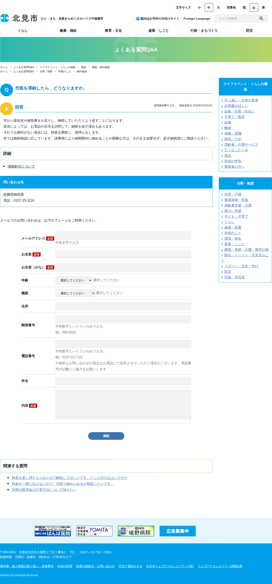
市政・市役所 (234, 277)
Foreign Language (197, 18)
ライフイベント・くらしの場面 (57, 67)
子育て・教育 (234, 117)
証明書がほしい (236, 106)
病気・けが (232, 139)
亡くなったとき (236, 150)
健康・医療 (232, 227)
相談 (83, 67)
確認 (106, 435)
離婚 (227, 128)
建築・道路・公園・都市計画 (246, 249)
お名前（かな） (37, 267)
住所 (24, 306)
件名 (24, 381)
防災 (227, 271)
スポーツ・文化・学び (241, 266)
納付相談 (82, 71)
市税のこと (64, 71)
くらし (229, 222)
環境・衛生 (232, 238)
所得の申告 (232, 161)
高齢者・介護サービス (241, 144)
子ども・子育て (236, 216)
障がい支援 (232, 211)
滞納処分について (21, 166)
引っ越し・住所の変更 (241, 100)
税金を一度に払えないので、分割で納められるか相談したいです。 (63, 484)
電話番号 (28, 356)
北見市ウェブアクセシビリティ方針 (170, 566)
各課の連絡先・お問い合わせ (95, 566)
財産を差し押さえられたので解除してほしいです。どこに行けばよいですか (70, 478)
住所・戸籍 (232, 194)
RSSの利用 (64, 566)
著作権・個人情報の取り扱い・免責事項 (27, 566)
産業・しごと (234, 244)
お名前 (30, 254)
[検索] (261, 18)
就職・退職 (232, 133)
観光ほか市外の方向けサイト (160, 18)
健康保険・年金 (236, 200)
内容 (28, 405)
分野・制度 (46, 71)
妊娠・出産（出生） (239, 111)
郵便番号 (28, 325)
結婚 (227, 122)
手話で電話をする (130, 566)
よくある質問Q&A (23, 67)
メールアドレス (37, 238)
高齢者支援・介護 (238, 205)
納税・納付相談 (101, 67)
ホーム (4, 67)
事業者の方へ (234, 166)
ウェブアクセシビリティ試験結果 (220, 566)
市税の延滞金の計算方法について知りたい (44, 489)
